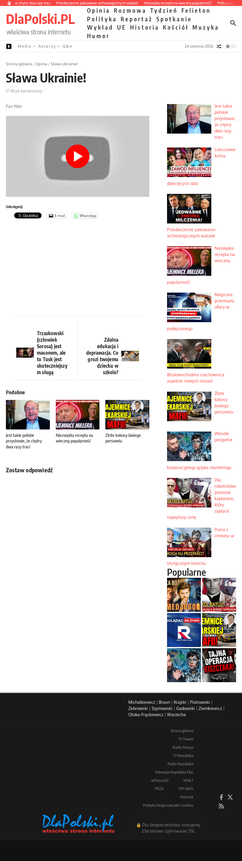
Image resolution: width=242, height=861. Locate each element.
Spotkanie (174, 18)
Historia (144, 27)
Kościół (176, 27)
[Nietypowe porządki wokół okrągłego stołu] (219, 665)
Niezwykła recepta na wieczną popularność (74, 438)
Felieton (196, 10)
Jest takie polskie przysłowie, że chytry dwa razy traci (24, 440)
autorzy (47, 46)
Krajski (180, 702)
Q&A (67, 46)
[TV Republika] (184, 630)
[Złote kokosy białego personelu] (219, 630)
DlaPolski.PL (40, 18)
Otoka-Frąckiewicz (145, 714)
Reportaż (137, 18)
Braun (164, 702)
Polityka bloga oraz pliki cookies (168, 805)
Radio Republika (180, 764)
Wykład (100, 27)
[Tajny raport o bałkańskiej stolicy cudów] (184, 595)
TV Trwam (185, 739)
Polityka (102, 18)
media (25, 46)
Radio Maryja (183, 747)
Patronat (186, 797)
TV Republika (183, 755)
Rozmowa (130, 10)
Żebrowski (138, 708)
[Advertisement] (77, 269)
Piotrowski (200, 702)
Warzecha (176, 714)
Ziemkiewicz (210, 708)
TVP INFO (185, 789)
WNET (188, 780)
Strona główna (19, 63)
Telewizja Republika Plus (174, 772)
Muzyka (205, 27)
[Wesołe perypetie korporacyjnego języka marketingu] (184, 665)
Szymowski (162, 708)
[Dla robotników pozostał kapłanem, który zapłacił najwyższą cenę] (219, 595)
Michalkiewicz (141, 702)
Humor (98, 35)
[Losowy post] (219, 46)
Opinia (98, 10)
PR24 (159, 789)
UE (122, 27)
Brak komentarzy (26, 90)
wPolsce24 (160, 780)
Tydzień (164, 10)
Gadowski (185, 708)
